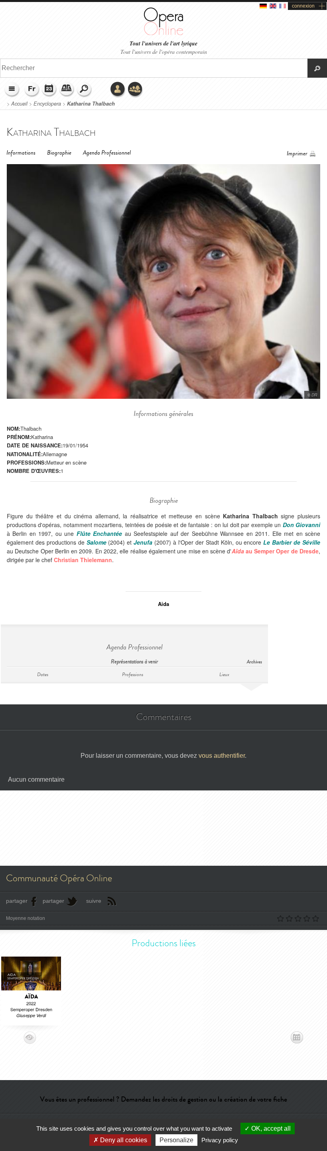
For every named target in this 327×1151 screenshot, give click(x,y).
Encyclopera (47, 103)
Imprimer (297, 153)
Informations (20, 153)
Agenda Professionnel (107, 153)
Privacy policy (219, 1140)
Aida (163, 604)
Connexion (118, 90)
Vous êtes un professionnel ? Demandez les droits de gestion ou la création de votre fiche (163, 1099)
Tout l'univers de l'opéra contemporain (163, 51)
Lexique (67, 90)
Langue (32, 90)
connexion (303, 6)
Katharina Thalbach (91, 103)
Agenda (49, 90)
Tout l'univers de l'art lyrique (163, 43)
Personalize (176, 1140)
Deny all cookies (122, 1140)
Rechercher (85, 90)
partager (17, 901)
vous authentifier (222, 755)
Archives (254, 662)
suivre (93, 901)
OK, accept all (270, 1128)
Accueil (19, 103)
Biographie (59, 153)
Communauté (136, 90)
